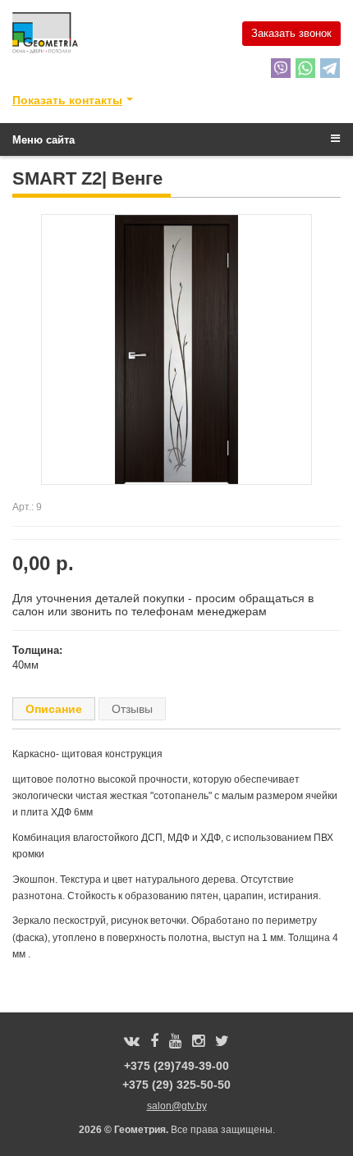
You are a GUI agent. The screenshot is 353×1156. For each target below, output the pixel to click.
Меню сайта (43, 140)
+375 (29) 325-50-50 (176, 1084)
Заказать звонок (291, 33)
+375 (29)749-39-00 (176, 1065)
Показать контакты (67, 100)
